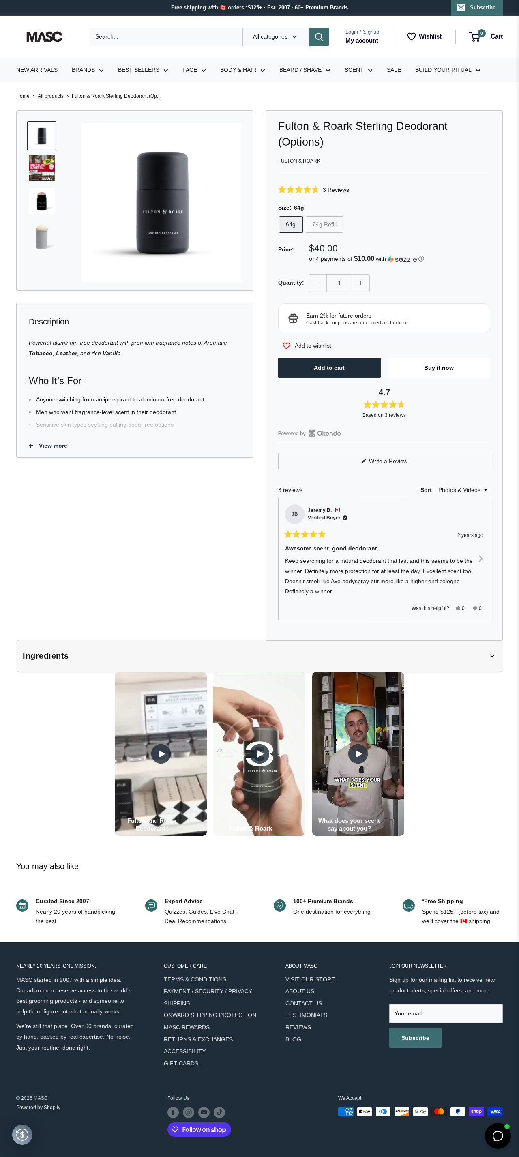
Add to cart (329, 368)
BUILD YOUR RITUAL (443, 70)
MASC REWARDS (187, 1027)
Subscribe (482, 7)
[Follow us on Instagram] (188, 1112)
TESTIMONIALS (306, 1015)
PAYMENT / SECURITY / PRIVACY (208, 991)
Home (23, 96)
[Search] (319, 37)
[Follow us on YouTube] (204, 1112)
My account (361, 40)
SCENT (354, 70)
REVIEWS (298, 1027)
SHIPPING (177, 1003)
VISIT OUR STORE (310, 979)
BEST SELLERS (138, 70)
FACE (189, 70)
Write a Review (397, 463)
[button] (384, 189)
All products (51, 96)
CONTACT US (303, 1003)
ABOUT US (299, 991)
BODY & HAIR (238, 70)
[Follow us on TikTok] (219, 1112)
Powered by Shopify (38, 1107)
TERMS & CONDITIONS (195, 979)
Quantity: (291, 282)
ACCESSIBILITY (185, 1051)
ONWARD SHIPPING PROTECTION (210, 1015)
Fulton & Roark (299, 161)
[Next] (480, 559)
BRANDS (83, 70)
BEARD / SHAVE (300, 70)
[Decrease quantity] (317, 283)
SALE (394, 70)
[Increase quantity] (360, 283)
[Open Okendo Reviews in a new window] (309, 433)
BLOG (293, 1039)
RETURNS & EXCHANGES (198, 1039)
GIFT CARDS (181, 1063)
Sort (426, 490)
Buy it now (439, 368)
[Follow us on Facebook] (173, 1112)
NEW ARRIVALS (37, 70)
